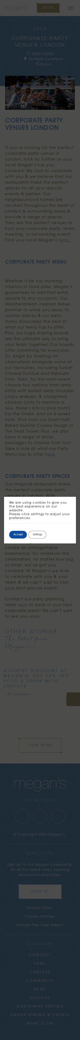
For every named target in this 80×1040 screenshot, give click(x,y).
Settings (37, 534)
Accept (18, 534)
